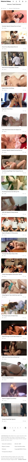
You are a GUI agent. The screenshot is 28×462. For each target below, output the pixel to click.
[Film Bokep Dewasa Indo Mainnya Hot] (14, 185)
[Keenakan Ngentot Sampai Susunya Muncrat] (14, 143)
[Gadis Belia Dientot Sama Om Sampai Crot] (14, 120)
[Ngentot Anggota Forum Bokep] (14, 392)
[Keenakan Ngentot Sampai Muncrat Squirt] (14, 16)
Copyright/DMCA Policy (20, 449)
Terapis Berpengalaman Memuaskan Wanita (12, 274)
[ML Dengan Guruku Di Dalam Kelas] (14, 307)
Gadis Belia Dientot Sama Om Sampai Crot (11, 129)
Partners (4, 449)
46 (25, 428)
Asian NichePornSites (20, 446)
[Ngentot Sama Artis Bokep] (14, 82)
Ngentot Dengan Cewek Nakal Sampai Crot (12, 336)
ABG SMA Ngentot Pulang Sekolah (10, 212)
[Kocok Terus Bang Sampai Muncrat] (14, 37)
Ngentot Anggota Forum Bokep (9, 398)
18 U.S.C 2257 (18, 444)
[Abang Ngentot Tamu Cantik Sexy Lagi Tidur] (14, 288)
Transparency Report (7, 451)
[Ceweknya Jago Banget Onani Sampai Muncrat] (14, 163)
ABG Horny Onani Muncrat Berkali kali (10, 357)
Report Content (5, 446)
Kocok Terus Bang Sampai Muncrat (10, 47)
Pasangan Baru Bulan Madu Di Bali (10, 253)
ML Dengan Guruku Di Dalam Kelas (10, 315)
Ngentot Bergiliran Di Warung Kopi (10, 233)
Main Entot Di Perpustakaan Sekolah (10, 67)
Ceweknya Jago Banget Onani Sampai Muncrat (12, 171)
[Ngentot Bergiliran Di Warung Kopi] (14, 225)
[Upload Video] (16, 1)
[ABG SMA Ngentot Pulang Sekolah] (14, 205)
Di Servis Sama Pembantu (8, 378)
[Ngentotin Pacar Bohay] (14, 101)
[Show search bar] (13, 1)
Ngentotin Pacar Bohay (7, 109)
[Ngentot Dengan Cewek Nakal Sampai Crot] (14, 328)
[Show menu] (26, 1)
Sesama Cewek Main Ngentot (8, 419)
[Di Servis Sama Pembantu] (14, 370)
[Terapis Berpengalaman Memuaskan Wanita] (14, 265)
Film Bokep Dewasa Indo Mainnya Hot (10, 191)
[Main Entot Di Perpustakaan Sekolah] (14, 60)
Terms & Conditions (7, 444)
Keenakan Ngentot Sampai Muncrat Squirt (11, 26)
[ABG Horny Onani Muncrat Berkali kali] (14, 350)
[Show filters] (19, 1)
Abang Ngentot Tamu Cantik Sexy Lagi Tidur (12, 295)
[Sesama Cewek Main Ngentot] (14, 410)
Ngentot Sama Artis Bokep (8, 88)
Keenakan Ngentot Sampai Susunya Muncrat (12, 150)
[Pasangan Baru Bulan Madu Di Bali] (14, 245)
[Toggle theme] (22, 1)
